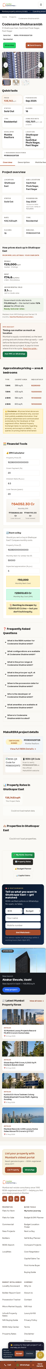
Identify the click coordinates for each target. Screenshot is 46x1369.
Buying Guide (30, 1272)
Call (20, 45)
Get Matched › (23, 932)
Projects (12, 17)
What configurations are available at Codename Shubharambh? (23, 653)
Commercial (8, 1224)
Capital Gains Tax (32, 1258)
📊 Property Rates (23, 862)
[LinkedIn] (16, 1199)
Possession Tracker (11, 1300)
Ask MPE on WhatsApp (15, 354)
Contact (28, 1300)
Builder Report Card (11, 1293)
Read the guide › (30, 348)
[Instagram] (10, 1199)
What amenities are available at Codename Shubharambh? (22, 706)
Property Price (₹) (13, 458)
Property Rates (9, 1334)
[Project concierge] (40, 1355)
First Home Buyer (32, 1265)
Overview (7, 162)
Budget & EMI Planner (34, 1217)
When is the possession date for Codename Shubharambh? (23, 685)
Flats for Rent (8, 1211)
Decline (29, 1353)
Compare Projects (32, 1245)
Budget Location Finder (31, 1225)
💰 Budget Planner (23, 869)
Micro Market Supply (12, 1306)
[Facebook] (4, 1199)
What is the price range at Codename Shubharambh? (20, 663)
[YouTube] (22, 1199)
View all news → (37, 1001)
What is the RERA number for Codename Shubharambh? (21, 642)
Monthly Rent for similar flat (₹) (19, 556)
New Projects (8, 1231)
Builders (6, 1238)
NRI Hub (28, 1306)
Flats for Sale (8, 1217)
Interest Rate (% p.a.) (15, 479)
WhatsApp (9, 45)
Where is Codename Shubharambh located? (18, 716)
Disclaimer (29, 1334)
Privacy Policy (30, 1320)
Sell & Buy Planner (32, 1238)
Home (4, 17)
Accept (19, 1353)
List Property (13, 1170)
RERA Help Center (10, 1327)
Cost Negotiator (31, 1252)
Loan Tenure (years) (14, 489)
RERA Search (8, 1245)
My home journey (32, 1211)
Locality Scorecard (11, 1286)
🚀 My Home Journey (23, 855)
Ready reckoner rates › (14, 309)
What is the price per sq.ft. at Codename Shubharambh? (21, 674)
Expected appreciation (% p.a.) (19, 566)
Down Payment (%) (14, 468)
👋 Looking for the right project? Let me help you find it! (26, 1346)
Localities (6, 1252)
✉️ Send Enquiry (34, 45)
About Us (28, 1293)
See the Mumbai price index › (22, 317)
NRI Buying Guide (10, 1320)
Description (24, 162)
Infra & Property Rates (9, 1314)
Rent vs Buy (29, 1231)
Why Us (27, 1286)
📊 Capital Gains (23, 875)
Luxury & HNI (30, 1313)
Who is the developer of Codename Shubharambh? (20, 695)
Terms (27, 1327)
